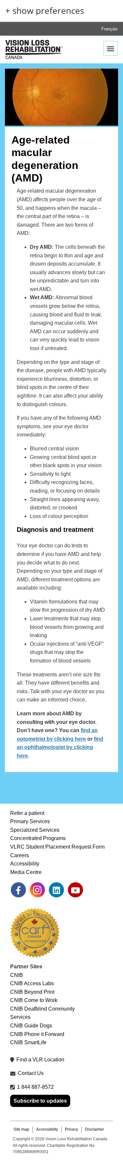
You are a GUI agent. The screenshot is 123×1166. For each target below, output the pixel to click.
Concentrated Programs (38, 838)
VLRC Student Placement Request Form (57, 847)
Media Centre (26, 872)
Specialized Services (34, 830)
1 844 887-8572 (35, 1087)
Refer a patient (27, 813)
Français (109, 28)
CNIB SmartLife (28, 1042)
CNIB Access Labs (32, 983)
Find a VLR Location (40, 1059)
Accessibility (24, 863)
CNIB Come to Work (33, 1000)
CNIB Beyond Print (32, 992)
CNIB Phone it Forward (37, 1034)
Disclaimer (94, 1129)
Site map (21, 1129)
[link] (18, 890)
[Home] (34, 49)
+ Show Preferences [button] (44, 11)
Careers (19, 855)
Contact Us (31, 1073)
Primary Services (30, 821)
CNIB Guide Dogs (31, 1025)
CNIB (16, 975)
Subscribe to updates (40, 1101)
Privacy (71, 1129)
